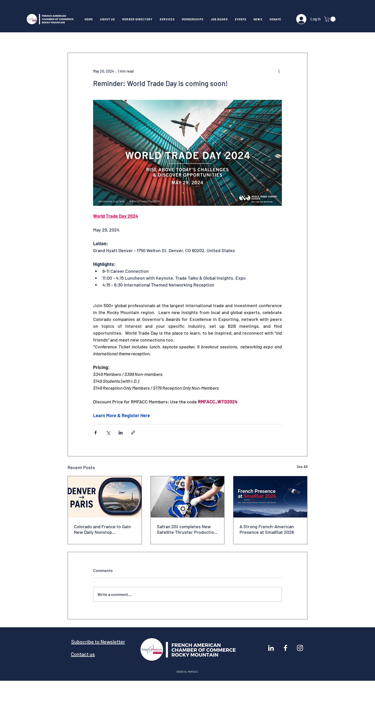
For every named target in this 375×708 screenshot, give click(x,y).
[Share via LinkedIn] (120, 432)
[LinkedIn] (271, 648)
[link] (330, 19)
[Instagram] (300, 648)
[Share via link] (133, 432)
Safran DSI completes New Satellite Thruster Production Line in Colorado (187, 529)
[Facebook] (285, 648)
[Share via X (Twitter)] (108, 432)
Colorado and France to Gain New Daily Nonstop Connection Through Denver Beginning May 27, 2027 (102, 529)
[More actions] (279, 71)
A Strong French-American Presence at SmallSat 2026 (267, 529)
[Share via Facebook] (95, 432)
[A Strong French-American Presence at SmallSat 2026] (270, 497)
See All (302, 467)
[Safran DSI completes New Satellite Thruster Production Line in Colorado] (187, 497)
